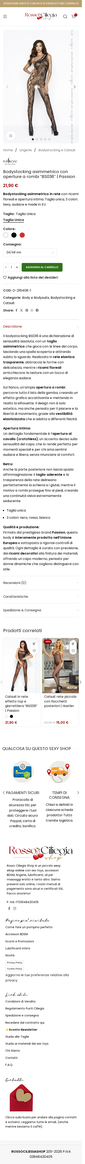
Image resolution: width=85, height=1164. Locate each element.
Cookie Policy (14, 968)
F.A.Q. (9, 1065)
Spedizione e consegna (22, 1015)
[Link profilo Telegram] (37, 310)
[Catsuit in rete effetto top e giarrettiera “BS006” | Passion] (21, 665)
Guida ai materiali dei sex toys (26, 1044)
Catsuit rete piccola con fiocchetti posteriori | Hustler (60, 701)
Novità (9, 955)
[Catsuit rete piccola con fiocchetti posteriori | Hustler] (60, 665)
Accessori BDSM (16, 934)
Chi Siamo (12, 1051)
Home (8, 150)
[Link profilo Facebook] (16, 310)
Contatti (11, 1058)
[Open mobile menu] (5, 16)
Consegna (12, 244)
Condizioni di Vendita (20, 1001)
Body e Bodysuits (35, 297)
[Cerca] (65, 16)
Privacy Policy (14, 962)
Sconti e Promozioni (19, 941)
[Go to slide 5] (49, 139)
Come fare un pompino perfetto (29, 927)
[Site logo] (41, 16)
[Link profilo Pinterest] (27, 310)
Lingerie (26, 150)
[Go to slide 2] (37, 139)
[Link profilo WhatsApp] (32, 310)
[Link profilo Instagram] (14, 908)
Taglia (8, 214)
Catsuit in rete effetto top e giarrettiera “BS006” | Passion (21, 703)
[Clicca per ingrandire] (10, 135)
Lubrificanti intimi (17, 948)
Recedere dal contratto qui (24, 1023)
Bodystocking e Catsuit (57, 150)
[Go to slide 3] (41, 139)
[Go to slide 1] (33, 139)
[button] (7, 87)
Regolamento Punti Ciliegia (24, 1008)
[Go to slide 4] (45, 139)
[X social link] (21, 310)
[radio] (13, 220)
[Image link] (41, 853)
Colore (9, 229)
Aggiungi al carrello (42, 267)
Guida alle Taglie (17, 1037)
